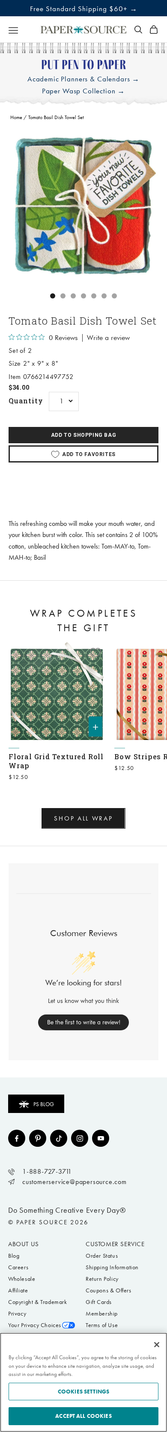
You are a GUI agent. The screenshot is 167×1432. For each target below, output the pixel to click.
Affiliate (18, 1290)
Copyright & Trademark (37, 1302)
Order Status (102, 1255)
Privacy (17, 1313)
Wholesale (21, 1279)
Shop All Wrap (83, 818)
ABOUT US (23, 1244)
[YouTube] (100, 1138)
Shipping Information (112, 1267)
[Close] (156, 1344)
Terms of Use (102, 1325)
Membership (102, 1313)
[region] (83, 205)
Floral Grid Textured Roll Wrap (56, 761)
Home (16, 117)
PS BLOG (43, 1104)
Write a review (108, 338)
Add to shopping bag (83, 435)
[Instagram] (79, 1138)
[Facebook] (16, 1138)
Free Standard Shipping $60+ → (83, 8)
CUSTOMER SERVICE (115, 1244)
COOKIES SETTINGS (83, 1391)
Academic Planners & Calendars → (83, 79)
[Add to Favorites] (95, 652)
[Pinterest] (37, 1138)
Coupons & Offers (108, 1290)
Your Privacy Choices (34, 1325)
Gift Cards (99, 1302)
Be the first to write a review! (83, 1022)
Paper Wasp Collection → (83, 91)
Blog (13, 1255)
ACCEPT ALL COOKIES (83, 1416)
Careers (18, 1267)
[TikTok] (58, 1138)
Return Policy (102, 1279)
